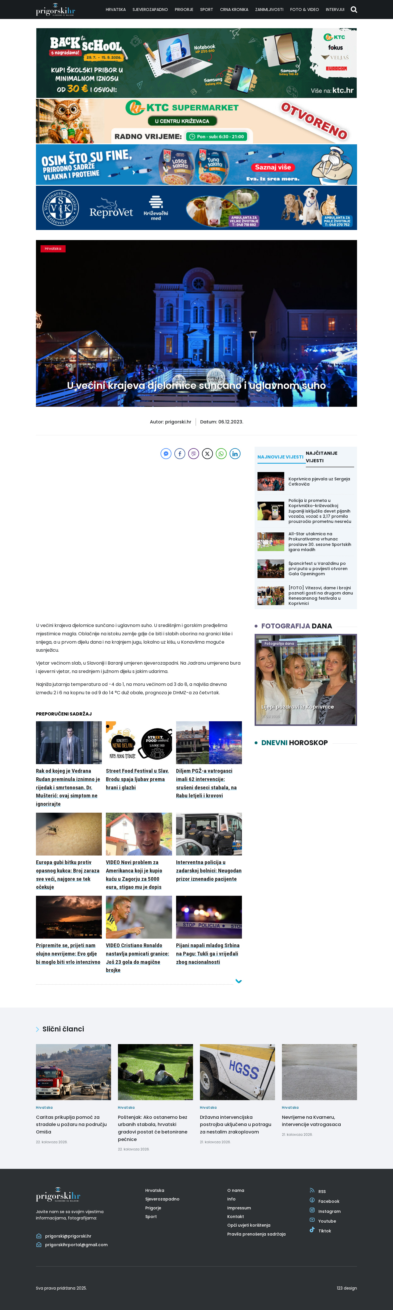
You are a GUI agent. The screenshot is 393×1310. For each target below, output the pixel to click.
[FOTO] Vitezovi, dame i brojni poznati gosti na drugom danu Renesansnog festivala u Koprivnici (321, 596)
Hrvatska (116, 9)
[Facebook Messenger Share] (166, 453)
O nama (235, 1190)
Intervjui (335, 9)
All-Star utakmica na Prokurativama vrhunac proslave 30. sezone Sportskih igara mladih (320, 542)
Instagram (329, 1211)
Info (231, 1199)
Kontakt (235, 1216)
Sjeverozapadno (150, 9)
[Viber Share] (193, 453)
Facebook (328, 1201)
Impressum (239, 1208)
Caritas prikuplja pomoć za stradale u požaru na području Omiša (71, 1124)
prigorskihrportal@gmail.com (76, 1245)
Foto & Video (304, 9)
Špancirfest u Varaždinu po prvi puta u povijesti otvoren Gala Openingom (318, 569)
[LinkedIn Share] (235, 453)
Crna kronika (234, 9)
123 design (347, 1288)
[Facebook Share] (179, 453)
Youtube (327, 1221)
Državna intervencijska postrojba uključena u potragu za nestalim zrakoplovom (235, 1124)
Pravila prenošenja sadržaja (256, 1234)
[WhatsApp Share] (221, 453)
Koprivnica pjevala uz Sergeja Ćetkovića (319, 481)
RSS (322, 1191)
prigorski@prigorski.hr (68, 1236)
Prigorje (184, 9)
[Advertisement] (139, 501)
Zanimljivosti (269, 9)
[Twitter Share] (207, 453)
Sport (206, 9)
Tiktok (324, 1231)
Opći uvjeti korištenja (248, 1225)
